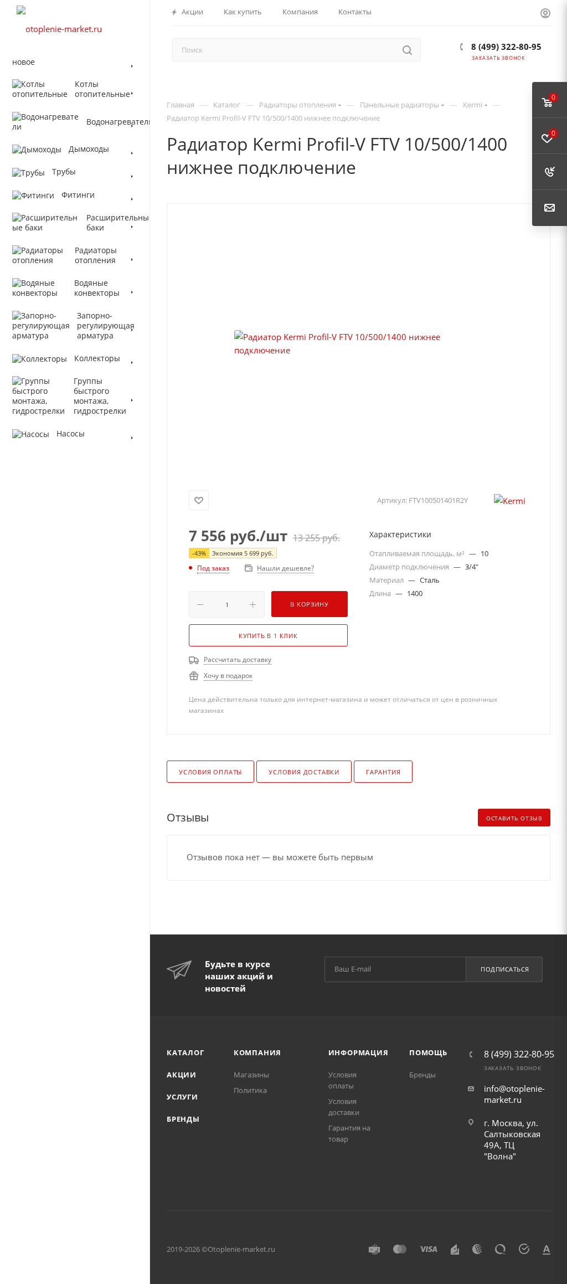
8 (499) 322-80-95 (505, 46)
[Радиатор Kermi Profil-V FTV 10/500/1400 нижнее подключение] (358, 343)
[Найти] (407, 49)
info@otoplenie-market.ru (514, 1094)
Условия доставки (304, 772)
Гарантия (383, 772)
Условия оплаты (210, 772)
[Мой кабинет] (545, 14)
